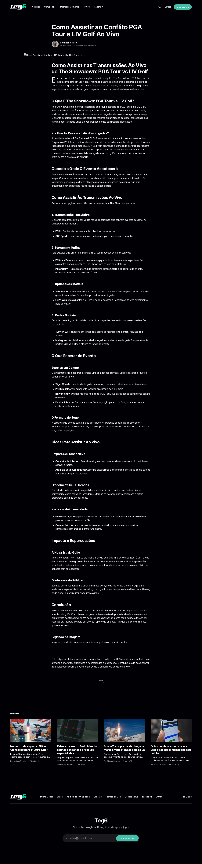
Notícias (36, 6)
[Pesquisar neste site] (159, 7)
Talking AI (99, 6)
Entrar (168, 6)
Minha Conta (46, 796)
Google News (131, 796)
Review (86, 6)
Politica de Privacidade (78, 796)
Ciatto (189, 796)
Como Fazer (50, 6)
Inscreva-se (183, 7)
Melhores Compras (69, 6)
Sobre (60, 796)
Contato (98, 796)
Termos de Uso (113, 796)
